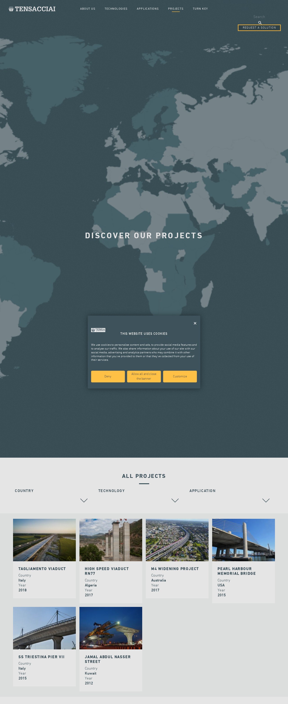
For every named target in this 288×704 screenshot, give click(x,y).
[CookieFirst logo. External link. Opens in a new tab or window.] (98, 330)
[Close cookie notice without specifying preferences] (195, 323)
